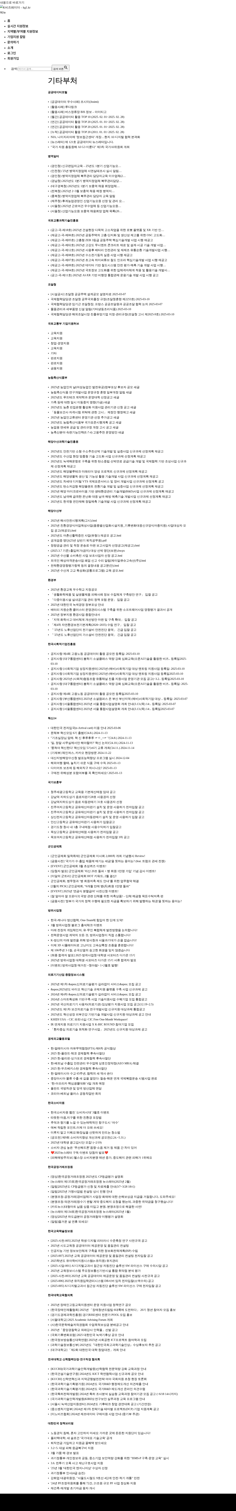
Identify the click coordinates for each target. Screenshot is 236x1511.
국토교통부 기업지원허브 (63, 323)
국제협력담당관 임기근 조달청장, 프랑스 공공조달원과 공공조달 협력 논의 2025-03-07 (106, 304)
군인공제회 (55, 846)
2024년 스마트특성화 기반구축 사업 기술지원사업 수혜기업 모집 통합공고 (99, 999)
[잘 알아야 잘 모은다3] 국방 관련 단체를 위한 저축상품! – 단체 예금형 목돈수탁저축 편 (107, 896)
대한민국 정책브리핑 (61, 1423)
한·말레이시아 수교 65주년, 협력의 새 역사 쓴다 (82, 1073)
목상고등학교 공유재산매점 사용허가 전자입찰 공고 (85, 832)
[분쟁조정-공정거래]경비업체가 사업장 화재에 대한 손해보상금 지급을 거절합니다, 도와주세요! (113, 1196)
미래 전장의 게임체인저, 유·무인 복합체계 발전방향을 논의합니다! (94, 930)
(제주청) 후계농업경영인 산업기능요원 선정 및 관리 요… (88, 201)
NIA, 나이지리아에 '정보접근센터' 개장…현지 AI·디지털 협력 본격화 (95, 137)
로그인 (11, 53)
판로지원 (57, 358)
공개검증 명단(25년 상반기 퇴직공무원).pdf (79, 540)
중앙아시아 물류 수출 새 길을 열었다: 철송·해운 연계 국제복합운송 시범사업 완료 (104, 1078)
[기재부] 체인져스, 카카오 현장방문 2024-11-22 (81, 752)
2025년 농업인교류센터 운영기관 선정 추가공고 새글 (85, 417)
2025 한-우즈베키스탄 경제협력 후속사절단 (79, 1068)
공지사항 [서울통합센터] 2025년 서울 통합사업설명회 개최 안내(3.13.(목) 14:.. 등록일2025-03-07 (112, 708)
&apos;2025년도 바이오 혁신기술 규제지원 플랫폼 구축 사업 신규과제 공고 (99, 989)
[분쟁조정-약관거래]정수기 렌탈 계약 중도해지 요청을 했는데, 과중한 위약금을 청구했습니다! (112, 1201)
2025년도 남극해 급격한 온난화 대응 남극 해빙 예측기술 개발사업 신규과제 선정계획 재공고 (111, 496)
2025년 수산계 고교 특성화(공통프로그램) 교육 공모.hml (87, 570)
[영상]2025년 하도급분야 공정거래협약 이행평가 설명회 (87, 1216)
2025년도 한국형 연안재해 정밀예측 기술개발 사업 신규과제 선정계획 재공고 (101, 501)
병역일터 (53, 156)
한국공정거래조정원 (60, 1166)
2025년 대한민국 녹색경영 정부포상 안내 (77, 604)
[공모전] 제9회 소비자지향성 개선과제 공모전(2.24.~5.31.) (88, 1137)
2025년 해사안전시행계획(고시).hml (74, 520)
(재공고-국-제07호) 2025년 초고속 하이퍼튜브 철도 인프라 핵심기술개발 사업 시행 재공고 (109, 260)
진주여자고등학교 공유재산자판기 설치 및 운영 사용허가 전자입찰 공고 (97, 807)
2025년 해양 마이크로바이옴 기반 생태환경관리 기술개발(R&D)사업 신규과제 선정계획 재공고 (112, 491)
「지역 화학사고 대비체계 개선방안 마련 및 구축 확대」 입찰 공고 (94, 619)
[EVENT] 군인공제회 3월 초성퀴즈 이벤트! (78, 866)
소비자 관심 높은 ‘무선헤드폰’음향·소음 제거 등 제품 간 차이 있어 (94, 1147)
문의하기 (13, 42)
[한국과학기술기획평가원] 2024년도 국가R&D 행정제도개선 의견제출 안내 (99, 1384)
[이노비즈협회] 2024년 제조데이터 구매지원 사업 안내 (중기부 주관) (95, 1414)
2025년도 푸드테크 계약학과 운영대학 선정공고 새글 (85, 397)
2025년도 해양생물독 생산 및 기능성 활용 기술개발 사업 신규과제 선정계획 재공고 (104, 476)
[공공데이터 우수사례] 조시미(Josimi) (75, 101)
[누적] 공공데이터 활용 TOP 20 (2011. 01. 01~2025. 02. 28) (87, 132)
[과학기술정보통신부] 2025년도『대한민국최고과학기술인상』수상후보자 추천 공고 (106, 1344)
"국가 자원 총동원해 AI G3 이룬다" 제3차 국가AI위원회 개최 (90, 147)
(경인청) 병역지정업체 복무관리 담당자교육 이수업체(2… (88, 175)
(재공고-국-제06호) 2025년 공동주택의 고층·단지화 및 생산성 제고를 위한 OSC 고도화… (108, 235)
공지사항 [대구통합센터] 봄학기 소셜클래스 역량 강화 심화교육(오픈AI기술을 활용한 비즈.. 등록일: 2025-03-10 (119, 686)
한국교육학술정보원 (60, 1231)
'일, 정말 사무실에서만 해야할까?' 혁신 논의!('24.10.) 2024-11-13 (92, 742)
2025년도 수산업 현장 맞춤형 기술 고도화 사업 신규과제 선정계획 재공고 (98, 456)
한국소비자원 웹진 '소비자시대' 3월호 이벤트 (80, 1112)
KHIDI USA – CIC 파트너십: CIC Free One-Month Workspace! (89, 1019)
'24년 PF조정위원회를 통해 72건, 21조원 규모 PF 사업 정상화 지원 (93, 1483)
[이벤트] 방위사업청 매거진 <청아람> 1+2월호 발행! (84, 965)
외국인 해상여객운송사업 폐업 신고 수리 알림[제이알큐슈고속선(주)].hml (98, 560)
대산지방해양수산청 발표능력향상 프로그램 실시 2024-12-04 (90, 758)
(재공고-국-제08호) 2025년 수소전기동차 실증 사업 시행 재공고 (92, 255)
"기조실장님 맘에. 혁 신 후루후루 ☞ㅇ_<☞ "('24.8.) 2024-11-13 (91, 737)
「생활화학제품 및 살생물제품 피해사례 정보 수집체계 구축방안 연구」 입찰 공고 (104, 594)
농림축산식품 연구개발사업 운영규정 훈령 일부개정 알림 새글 (91, 392)
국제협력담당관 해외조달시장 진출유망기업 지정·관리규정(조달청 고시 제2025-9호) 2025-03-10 (112, 314)
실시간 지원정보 (17, 26)
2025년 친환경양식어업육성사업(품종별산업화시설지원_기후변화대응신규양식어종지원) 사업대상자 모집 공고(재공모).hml (118, 528)
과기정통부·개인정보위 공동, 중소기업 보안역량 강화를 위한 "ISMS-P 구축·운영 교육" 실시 (110, 1458)
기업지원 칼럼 (16, 36)
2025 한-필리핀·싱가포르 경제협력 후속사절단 (81, 1058)
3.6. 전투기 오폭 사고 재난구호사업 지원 (77, 1463)
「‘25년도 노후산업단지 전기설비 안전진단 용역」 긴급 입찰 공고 (93, 629)
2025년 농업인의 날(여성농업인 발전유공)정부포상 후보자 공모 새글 (95, 387)
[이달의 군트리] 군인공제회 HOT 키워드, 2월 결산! (84, 876)
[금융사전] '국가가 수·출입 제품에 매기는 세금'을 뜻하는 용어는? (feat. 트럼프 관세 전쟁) (108, 861)
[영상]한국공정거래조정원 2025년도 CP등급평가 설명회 (87, 1176)
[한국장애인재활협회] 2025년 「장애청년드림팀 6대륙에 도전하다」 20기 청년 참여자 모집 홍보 (113, 1309)
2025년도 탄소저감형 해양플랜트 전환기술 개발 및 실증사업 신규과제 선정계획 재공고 (107, 486)
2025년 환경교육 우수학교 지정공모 (74, 589)
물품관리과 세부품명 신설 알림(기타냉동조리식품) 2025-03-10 (91, 309)
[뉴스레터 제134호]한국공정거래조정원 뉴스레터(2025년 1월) (90, 1211)
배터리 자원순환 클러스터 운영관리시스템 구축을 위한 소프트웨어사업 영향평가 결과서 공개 (111, 609)
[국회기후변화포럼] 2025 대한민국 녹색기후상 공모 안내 (87, 1334)
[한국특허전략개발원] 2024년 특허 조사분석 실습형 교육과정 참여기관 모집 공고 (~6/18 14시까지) (114, 1394)
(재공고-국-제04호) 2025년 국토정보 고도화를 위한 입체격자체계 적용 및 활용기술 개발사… (110, 270)
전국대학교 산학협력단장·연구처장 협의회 (74, 1359)
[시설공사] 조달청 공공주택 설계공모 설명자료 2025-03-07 (88, 294)
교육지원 (57, 333)
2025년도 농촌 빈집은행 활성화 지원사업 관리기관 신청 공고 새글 (93, 407)
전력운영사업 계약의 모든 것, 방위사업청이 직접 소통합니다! (91, 935)
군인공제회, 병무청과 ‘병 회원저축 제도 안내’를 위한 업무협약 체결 (95, 881)
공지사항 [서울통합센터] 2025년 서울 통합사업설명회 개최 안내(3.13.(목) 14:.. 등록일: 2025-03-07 (113, 704)
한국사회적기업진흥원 (62, 644)
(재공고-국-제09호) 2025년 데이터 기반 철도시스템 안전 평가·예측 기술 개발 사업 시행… (108, 265)
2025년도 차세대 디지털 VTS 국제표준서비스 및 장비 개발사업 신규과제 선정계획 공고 (107, 481)
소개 (10, 47)
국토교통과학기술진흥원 (63, 220)
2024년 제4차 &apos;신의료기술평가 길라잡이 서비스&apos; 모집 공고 (96, 994)
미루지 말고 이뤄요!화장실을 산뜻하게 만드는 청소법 (85, 1132)
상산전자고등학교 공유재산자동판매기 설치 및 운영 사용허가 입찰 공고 (97, 817)
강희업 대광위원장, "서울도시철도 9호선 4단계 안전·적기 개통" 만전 (95, 1478)
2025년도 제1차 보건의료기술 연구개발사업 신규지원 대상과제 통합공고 (98, 1009)
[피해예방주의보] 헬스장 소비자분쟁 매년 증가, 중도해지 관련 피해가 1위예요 (101, 1157)
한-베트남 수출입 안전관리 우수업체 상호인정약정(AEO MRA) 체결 (95, 1063)
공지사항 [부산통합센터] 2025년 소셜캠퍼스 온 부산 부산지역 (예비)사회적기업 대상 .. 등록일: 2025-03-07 (119, 698)
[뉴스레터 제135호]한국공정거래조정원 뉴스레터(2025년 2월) (90, 1181)
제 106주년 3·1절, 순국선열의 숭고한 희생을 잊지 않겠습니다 (90, 950)
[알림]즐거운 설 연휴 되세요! (69, 1221)
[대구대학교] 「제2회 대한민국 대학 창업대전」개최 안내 (88, 1349)
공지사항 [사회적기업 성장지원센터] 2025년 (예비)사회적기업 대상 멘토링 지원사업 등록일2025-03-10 (117, 673)
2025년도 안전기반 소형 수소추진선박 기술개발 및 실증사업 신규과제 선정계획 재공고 (107, 451)
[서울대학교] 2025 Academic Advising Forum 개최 (82, 1319)
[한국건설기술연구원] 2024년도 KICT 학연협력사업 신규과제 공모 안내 (97, 1373)
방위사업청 (55, 910)
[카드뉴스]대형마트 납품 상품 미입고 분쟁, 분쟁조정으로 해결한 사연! (96, 1206)
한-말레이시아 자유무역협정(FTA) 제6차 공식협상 (83, 1048)
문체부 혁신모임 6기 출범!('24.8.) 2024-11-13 (79, 732)
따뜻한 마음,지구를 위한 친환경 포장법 (76, 1117)
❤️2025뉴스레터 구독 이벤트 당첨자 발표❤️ (79, 1152)
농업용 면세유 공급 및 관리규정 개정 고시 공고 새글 (85, 427)
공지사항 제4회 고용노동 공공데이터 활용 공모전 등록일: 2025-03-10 (95, 653)
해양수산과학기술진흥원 (63, 441)
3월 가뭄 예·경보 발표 (65, 1453)
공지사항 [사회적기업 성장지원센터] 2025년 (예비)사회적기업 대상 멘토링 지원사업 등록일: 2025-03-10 (118, 668)
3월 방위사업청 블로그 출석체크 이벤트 (76, 925)
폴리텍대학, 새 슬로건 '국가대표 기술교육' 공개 (81, 1438)
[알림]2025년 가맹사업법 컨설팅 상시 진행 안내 (81, 1191)
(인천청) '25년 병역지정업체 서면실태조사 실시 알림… (86, 171)
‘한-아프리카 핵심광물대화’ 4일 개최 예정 (78, 1083)
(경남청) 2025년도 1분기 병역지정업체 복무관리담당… (86, 180)
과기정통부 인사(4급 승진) (68, 1473)
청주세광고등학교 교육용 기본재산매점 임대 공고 (83, 792)
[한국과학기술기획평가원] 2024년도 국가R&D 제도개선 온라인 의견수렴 (98, 1389)
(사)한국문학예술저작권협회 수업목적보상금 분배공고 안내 (90, 1324)
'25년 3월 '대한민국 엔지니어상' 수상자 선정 (79, 1468)
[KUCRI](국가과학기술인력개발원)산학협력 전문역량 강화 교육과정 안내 (98, 1368)
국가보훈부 (55, 782)
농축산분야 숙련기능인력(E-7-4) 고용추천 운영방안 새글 (87, 432)
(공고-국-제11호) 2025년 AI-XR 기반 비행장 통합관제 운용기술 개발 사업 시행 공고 (105, 275)
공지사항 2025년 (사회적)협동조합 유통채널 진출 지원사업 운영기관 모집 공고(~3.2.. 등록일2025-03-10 (117, 678)
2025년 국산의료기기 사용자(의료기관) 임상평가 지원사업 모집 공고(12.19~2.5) (102, 1004)
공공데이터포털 (57, 92)
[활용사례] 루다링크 (64, 106)
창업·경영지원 (60, 343)
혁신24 (52, 718)
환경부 (52, 580)
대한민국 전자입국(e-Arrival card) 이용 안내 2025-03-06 (86, 727)
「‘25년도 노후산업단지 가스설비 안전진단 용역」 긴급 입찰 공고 (93, 634)
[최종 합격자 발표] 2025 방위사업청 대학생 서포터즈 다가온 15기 (93, 955)
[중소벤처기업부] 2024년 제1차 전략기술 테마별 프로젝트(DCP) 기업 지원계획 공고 (105, 1409)
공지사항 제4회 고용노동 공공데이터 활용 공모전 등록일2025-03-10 (94, 693)
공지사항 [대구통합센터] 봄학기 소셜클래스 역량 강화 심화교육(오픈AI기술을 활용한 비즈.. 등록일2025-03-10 (119, 661)
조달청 (52, 284)
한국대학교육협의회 (60, 1295)
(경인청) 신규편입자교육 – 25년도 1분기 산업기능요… (86, 166)
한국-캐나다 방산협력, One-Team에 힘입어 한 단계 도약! (87, 920)
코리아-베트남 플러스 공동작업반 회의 (76, 1093)
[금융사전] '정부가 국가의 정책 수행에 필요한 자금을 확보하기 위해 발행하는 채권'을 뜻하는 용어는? (116, 901)
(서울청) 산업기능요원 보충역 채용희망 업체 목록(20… (86, 211)
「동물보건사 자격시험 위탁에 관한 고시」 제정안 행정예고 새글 (93, 412)
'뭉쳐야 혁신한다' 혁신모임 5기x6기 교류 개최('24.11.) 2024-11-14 (92, 747)
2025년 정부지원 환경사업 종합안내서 (75, 614)
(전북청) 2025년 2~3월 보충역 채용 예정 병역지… (83, 191)
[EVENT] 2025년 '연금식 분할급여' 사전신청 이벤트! (84, 891)
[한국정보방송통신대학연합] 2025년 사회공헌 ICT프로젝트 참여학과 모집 (99, 1339)
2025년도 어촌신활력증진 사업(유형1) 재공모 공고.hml (86, 535)
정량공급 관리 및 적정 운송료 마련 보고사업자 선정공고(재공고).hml (95, 545)
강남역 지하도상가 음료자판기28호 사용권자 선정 (83, 796)
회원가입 (13, 58)
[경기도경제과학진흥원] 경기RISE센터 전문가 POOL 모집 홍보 (91, 1314)
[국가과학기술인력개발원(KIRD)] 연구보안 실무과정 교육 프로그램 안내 (98, 1398)
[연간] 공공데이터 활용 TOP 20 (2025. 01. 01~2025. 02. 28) (87, 121)
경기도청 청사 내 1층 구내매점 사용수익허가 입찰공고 (86, 827)
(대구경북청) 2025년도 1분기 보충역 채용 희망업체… (85, 186)
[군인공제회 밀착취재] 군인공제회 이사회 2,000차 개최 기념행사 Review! (98, 856)
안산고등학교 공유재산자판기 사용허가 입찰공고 (83, 822)
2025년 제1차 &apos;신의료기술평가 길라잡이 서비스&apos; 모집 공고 (96, 984)
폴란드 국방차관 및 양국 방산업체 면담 (76, 1088)
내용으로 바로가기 (12, 2)
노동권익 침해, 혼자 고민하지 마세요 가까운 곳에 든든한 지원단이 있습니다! (100, 1433)
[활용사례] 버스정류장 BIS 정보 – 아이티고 (79, 111)
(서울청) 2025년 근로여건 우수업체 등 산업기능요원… (86, 206)
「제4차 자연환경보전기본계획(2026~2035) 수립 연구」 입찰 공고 (93, 624)
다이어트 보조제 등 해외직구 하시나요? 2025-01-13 (84, 768)
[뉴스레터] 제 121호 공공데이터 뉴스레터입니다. (82, 142)
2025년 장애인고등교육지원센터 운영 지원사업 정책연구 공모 (91, 1304)
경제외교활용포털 (59, 1038)
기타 (54, 353)
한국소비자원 (56, 1102)
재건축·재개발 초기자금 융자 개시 (73, 1488)
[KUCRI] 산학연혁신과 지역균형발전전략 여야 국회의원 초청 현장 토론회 (99, 1379)
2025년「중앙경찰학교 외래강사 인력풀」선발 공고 (84, 1329)
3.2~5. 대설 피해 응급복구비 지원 (72, 1448)
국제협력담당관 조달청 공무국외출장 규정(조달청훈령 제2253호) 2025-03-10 (100, 299)
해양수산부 (55, 510)
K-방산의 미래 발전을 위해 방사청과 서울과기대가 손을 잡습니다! (94, 940)
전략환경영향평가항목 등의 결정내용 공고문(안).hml (85, 565)
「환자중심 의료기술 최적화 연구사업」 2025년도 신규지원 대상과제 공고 (99, 1029)
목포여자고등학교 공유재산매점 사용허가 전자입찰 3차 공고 (90, 837)
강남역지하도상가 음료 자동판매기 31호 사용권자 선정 (86, 801)
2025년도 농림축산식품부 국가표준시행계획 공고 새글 (86, 422)
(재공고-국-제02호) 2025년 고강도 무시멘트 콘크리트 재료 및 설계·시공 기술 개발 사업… (108, 245)
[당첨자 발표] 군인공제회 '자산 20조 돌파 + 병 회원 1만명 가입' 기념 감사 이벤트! (103, 871)
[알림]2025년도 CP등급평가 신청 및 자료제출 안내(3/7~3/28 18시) (93, 1186)
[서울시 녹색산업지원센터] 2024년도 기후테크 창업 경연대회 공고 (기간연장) (101, 1404)
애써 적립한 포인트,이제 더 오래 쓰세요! (77, 1127)
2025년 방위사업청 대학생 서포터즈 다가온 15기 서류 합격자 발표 (93, 960)
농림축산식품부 (57, 377)
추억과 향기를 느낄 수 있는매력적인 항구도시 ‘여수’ (85, 1122)
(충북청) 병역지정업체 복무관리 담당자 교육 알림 (83, 196)
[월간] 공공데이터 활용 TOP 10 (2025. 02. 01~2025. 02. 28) (87, 116)
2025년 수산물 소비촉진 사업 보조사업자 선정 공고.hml (86, 555)
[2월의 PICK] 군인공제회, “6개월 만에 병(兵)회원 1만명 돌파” (90, 886)
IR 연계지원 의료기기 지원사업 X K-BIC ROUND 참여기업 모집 (92, 1024)
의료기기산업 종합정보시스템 (66, 974)
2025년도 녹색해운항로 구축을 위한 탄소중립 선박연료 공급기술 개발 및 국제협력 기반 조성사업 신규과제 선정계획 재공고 (118, 464)
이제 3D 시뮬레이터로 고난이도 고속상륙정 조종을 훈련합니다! (92, 945)
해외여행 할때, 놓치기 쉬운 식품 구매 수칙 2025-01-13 (85, 763)
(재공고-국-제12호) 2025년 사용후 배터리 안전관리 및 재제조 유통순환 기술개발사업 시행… (110, 250)
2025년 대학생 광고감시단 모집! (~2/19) (76, 1142)
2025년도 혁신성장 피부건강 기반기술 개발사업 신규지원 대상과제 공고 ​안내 (101, 1014)
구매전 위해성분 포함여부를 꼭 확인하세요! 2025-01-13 (86, 773)
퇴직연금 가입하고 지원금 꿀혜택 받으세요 (79, 1443)
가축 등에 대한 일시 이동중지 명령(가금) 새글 (80, 402)
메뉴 (3, 12)
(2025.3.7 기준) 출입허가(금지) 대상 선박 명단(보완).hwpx (88, 550)
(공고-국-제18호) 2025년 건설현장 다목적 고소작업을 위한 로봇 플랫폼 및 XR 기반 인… (107, 230)
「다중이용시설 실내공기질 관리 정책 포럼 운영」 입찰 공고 (90, 599)
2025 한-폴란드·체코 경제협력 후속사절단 (78, 1053)
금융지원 (57, 368)
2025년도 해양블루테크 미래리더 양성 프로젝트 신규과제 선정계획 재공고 (99, 471)
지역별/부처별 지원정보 (22, 31)
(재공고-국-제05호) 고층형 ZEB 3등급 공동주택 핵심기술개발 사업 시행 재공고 (102, 240)
